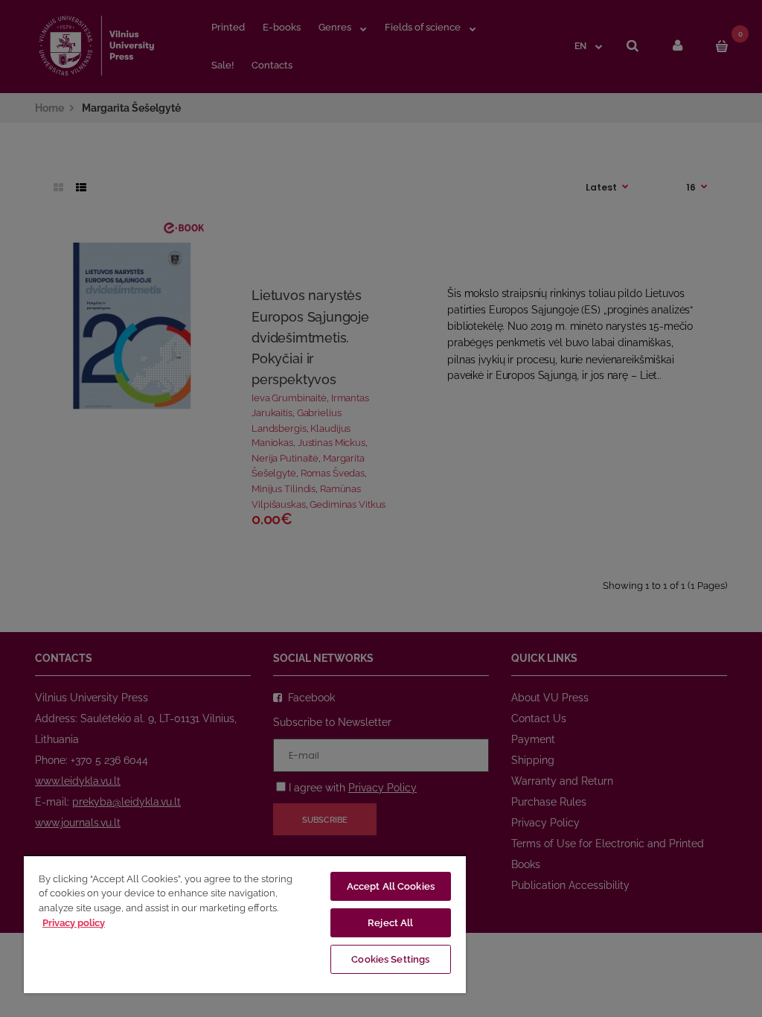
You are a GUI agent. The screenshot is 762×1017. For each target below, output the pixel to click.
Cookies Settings (390, 959)
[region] (245, 924)
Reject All (390, 922)
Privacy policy (73, 922)
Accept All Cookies (391, 886)
